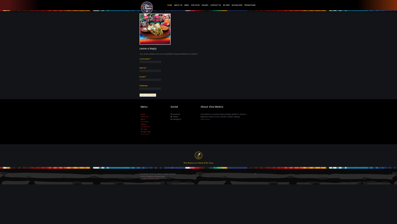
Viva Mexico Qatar (152, 179)
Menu (186, 5)
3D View (226, 5)
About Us (178, 5)
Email (143, 77)
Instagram (176, 119)
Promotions (250, 5)
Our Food (195, 5)
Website (144, 86)
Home (169, 5)
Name (143, 68)
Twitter (175, 116)
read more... (206, 119)
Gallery (205, 5)
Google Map (237, 5)
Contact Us (215, 5)
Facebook (176, 114)
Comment (145, 59)
